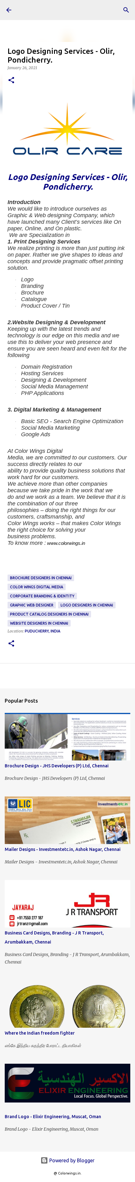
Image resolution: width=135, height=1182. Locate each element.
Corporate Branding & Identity (42, 596)
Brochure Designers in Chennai (41, 578)
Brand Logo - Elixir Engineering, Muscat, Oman (53, 1116)
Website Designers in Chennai (39, 623)
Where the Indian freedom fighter (40, 1033)
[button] (11, 80)
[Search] (126, 10)
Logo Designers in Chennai (87, 605)
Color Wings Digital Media (36, 587)
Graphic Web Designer (31, 605)
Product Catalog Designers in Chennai (49, 614)
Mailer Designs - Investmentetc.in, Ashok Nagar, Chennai (63, 849)
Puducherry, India (42, 631)
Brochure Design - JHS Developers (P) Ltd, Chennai (57, 765)
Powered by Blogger (71, 1160)
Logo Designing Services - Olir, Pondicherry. (67, 181)
